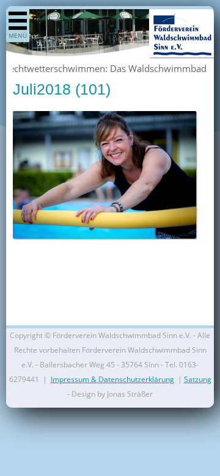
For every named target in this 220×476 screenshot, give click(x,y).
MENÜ (18, 35)
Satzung (197, 379)
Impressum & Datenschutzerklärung (112, 379)
